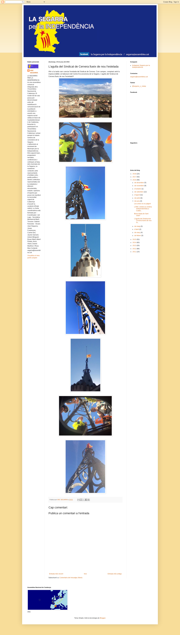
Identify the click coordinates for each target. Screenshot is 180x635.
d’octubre (138, 189)
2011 (135, 252)
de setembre (139, 192)
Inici (85, 574)
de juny (137, 201)
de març (137, 232)
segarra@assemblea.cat (139, 77)
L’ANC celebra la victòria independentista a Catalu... (143, 209)
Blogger (102, 618)
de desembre (139, 183)
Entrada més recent (56, 574)
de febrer (137, 235)
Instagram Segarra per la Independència (141, 66)
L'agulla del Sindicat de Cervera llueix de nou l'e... (143, 220)
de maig (137, 226)
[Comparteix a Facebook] (86, 499)
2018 (135, 174)
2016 (135, 180)
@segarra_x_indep (139, 86)
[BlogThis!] (81, 499)
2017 (135, 177)
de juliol (137, 198)
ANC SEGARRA (34, 72)
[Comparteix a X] (83, 499)
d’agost (137, 195)
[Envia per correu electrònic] (78, 499)
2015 (135, 239)
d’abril (136, 229)
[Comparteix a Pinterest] (88, 499)
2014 (135, 242)
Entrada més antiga (115, 574)
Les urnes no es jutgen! (142, 204)
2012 (135, 249)
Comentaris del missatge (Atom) (70, 578)
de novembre (139, 186)
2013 (135, 245)
